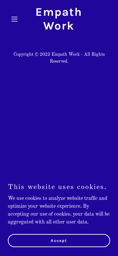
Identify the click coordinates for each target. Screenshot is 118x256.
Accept (59, 240)
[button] (15, 19)
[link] (59, 28)
